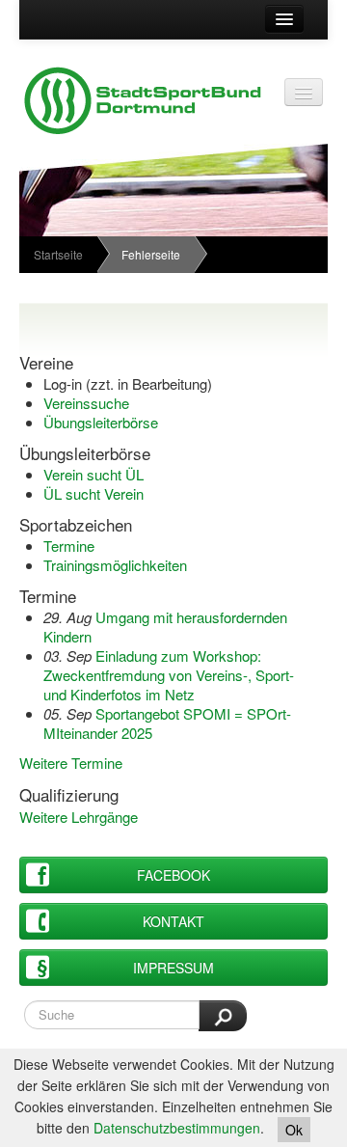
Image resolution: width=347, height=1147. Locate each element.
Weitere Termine (70, 762)
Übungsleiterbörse (100, 422)
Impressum (173, 967)
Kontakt (173, 921)
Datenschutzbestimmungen (176, 1127)
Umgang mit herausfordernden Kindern (165, 626)
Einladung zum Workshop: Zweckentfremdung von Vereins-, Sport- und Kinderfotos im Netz (168, 674)
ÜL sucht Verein (93, 493)
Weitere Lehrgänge (78, 816)
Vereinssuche (86, 403)
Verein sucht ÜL (93, 474)
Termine (68, 545)
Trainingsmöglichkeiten (115, 565)
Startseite (58, 254)
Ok (294, 1129)
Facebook (173, 875)
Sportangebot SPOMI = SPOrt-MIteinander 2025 (167, 723)
